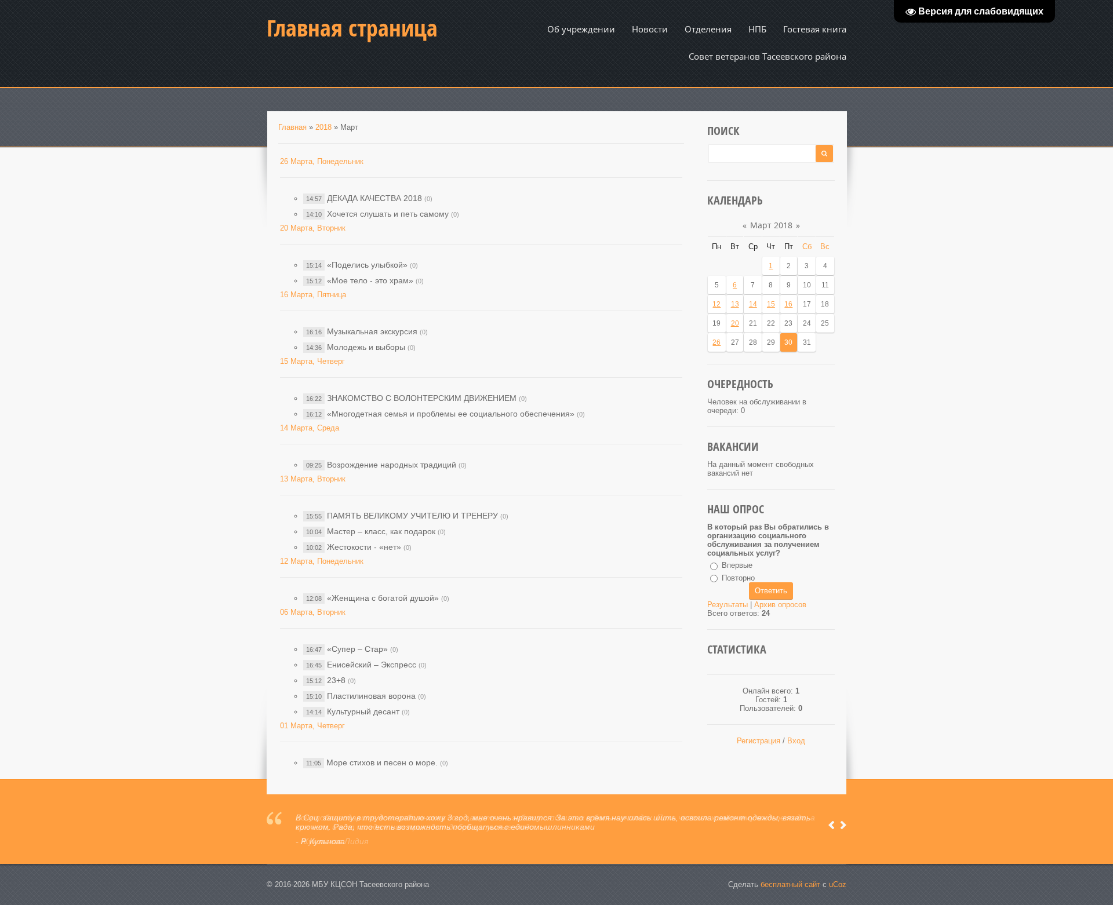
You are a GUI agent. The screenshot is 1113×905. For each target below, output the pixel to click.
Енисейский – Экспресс (371, 664)
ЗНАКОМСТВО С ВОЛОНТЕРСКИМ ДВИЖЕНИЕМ (422, 398)
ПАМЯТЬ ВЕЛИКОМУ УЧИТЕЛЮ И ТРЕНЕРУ (412, 515)
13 (735, 304)
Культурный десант (363, 711)
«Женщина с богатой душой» (383, 598)
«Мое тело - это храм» (370, 280)
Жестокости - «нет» (364, 547)
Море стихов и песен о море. (382, 762)
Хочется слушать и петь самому (388, 213)
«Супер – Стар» (357, 649)
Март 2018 (771, 225)
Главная (292, 127)
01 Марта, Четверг (312, 725)
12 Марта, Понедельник (321, 561)
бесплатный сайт (790, 884)
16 (788, 304)
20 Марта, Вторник (312, 228)
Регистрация (758, 740)
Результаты (727, 604)
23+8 (336, 680)
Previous (831, 825)
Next (843, 825)
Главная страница (352, 27)
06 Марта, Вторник (312, 612)
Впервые (737, 565)
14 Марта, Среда (309, 428)
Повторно (738, 578)
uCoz (837, 884)
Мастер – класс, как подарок (381, 531)
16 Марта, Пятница (313, 294)
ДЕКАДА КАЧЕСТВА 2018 (374, 198)
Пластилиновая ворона (371, 695)
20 (735, 323)
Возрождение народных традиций (391, 464)
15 (771, 304)
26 (716, 342)
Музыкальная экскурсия (372, 331)
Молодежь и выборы (366, 347)
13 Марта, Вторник (312, 479)
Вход (796, 740)
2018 (323, 127)
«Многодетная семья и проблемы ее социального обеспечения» (450, 413)
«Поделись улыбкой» (367, 264)
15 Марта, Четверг (312, 361)
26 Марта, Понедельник (321, 161)
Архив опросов (780, 604)
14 (753, 304)
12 (716, 304)
